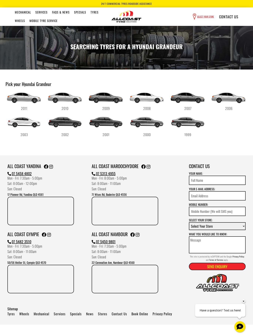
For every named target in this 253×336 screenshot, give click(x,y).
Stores (102, 313)
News (90, 313)
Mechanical (23, 12)
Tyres (95, 12)
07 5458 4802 (22, 173)
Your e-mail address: (202, 189)
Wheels (20, 20)
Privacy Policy (162, 313)
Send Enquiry (217, 266)
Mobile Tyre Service (43, 20)
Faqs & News (61, 12)
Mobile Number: (198, 204)
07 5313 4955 (106, 173)
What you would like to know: (208, 234)
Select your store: (200, 220)
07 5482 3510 (21, 241)
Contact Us (228, 16)
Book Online (140, 313)
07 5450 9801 (106, 241)
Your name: (196, 173)
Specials (80, 12)
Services (41, 12)
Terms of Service (216, 260)
